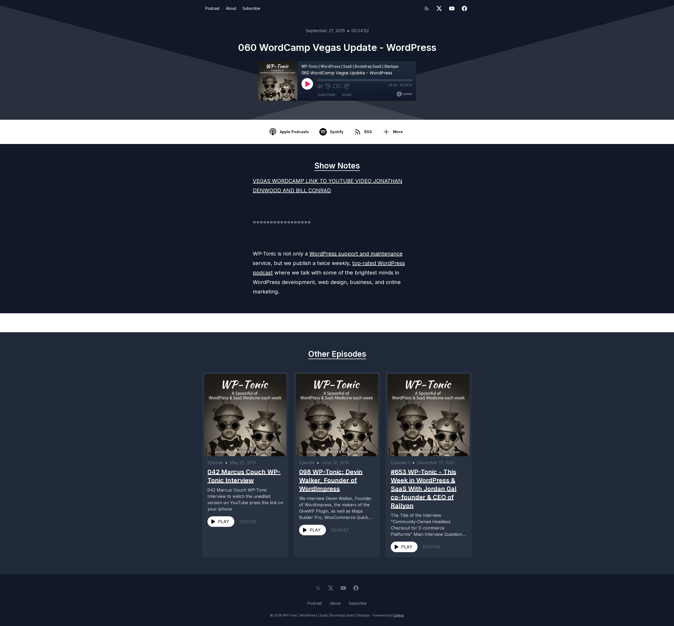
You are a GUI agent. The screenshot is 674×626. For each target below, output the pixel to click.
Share (347, 95)
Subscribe (251, 8)
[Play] (307, 84)
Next (445, 322)
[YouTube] (452, 8)
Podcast (212, 8)
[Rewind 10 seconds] (327, 86)
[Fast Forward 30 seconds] (346, 86)
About (231, 8)
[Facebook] (464, 8)
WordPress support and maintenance (356, 254)
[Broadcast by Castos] (404, 94)
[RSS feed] (426, 8)
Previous (233, 322)
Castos (398, 615)
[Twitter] (439, 8)
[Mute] (320, 86)
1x (337, 86)
